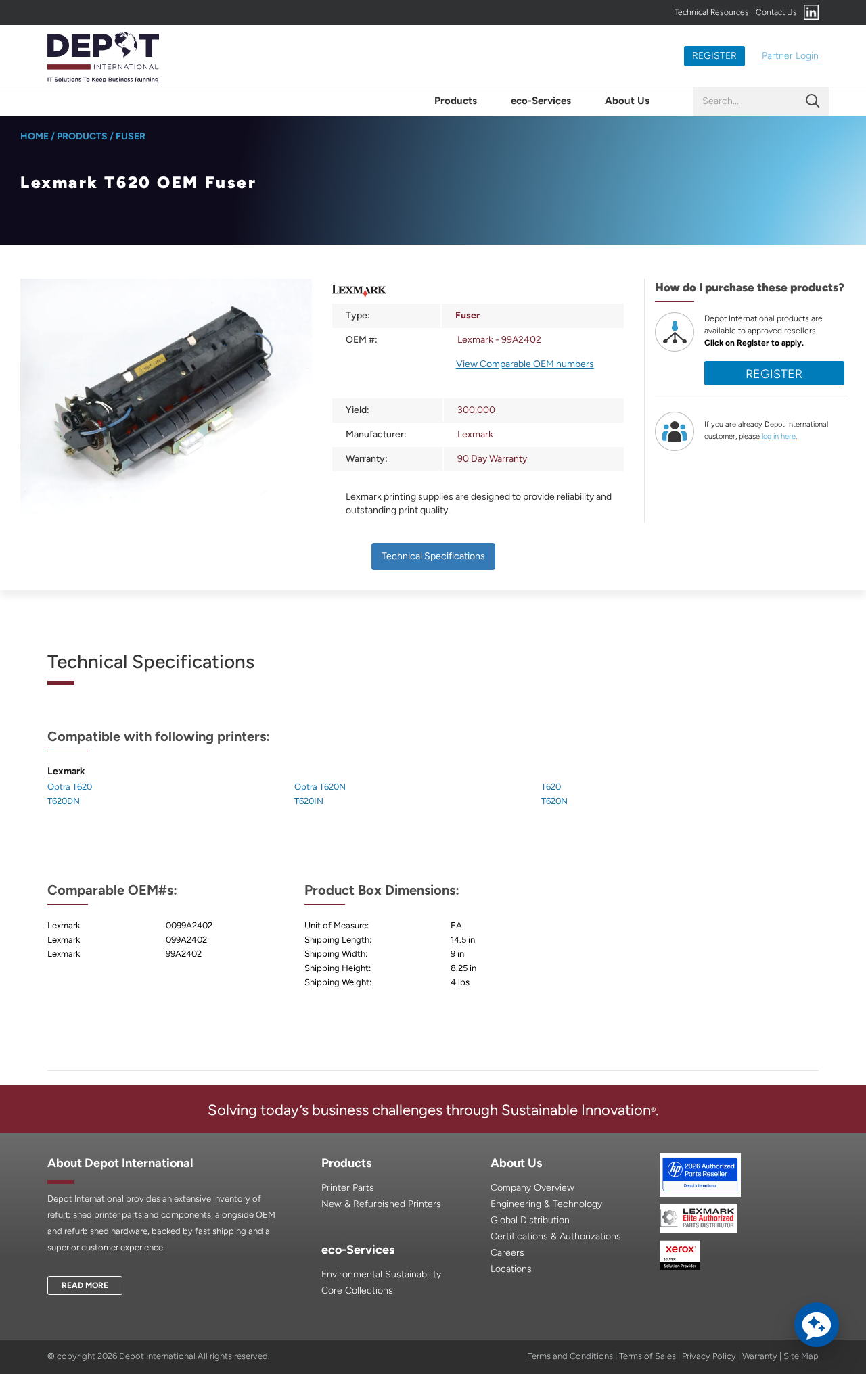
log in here (779, 436)
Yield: (357, 410)
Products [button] (455, 101)
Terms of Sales (647, 1356)
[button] (816, 1324)
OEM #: (362, 340)
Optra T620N (320, 787)
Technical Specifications (433, 556)
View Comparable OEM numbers (525, 364)
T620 (551, 787)
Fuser (130, 136)
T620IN (308, 801)
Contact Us (776, 12)
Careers (507, 1252)
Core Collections (357, 1290)
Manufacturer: (376, 434)
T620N (554, 801)
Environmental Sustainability (381, 1274)
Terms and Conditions (570, 1356)
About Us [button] (627, 101)
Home (34, 136)
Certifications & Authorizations (556, 1236)
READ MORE (85, 1285)
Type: (358, 315)
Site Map (801, 1356)
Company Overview (532, 1187)
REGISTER (714, 56)
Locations (511, 1269)
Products (82, 136)
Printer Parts (347, 1187)
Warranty (759, 1356)
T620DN (63, 801)
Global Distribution (530, 1220)
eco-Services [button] (541, 101)
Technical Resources (712, 12)
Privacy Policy (709, 1356)
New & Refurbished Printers (381, 1204)
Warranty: (367, 459)
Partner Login (790, 56)
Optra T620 (69, 787)
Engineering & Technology (546, 1204)
